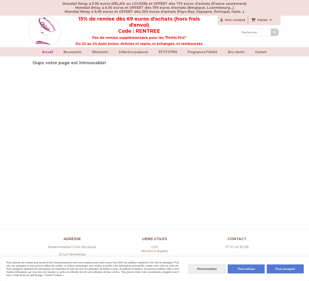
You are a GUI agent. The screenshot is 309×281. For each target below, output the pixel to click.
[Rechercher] (275, 32)
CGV (154, 247)
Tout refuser (246, 269)
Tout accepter (285, 269)
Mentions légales (154, 251)
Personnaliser (207, 269)
